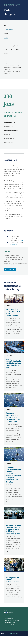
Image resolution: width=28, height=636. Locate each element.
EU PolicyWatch (9, 618)
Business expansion (8, 29)
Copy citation (9, 270)
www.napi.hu (13, 244)
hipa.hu (21, 240)
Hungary (17, 4)
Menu (26, 633)
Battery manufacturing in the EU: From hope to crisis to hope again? (13, 363)
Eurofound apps (8, 615)
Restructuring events (9, 4)
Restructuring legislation (11, 624)
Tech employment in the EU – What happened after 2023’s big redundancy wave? (13, 529)
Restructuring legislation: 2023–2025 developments (13, 312)
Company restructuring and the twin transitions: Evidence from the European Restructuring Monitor (13, 474)
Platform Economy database (12, 620)
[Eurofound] (8, 611)
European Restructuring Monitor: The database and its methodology (13, 417)
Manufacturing (7, 62)
